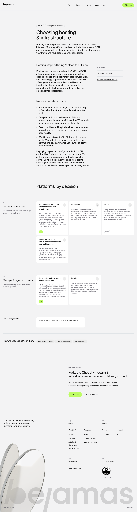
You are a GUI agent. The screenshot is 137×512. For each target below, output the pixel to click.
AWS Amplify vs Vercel (45, 341)
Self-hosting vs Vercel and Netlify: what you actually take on (61, 320)
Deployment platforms (104, 73)
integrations (83, 165)
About (97, 5)
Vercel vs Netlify (80, 341)
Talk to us (128, 5)
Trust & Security (92, 394)
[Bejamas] (9, 4)
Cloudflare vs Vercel (63, 341)
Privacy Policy (9, 508)
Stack (89, 5)
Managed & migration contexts (107, 79)
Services (79, 5)
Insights (106, 5)
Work (70, 5)
